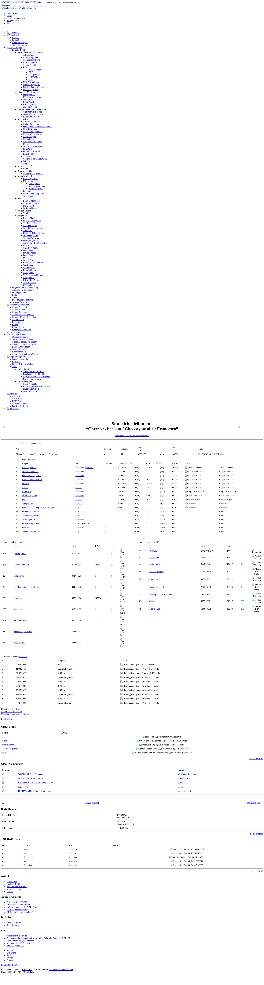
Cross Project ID (30, 384)
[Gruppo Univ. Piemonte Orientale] (3, 791)
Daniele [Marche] (156, 571)
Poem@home (29, 255)
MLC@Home (29, 206)
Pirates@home (29, 253)
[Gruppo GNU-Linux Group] (3, 778)
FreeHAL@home (30, 240)
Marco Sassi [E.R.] (157, 587)
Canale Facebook (19, 307)
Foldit (14, 295)
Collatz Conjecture (31, 124)
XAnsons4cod (29, 282)
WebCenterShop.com (187, 774)
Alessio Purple (155, 609)
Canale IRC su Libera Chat (24, 317)
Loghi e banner (18, 327)
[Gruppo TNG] (3, 787)
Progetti (15, 40)
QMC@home (29, 285)
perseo (180, 787)
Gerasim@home (30, 129)
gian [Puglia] (19, 642)
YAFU (26, 164)
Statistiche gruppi (254, 803)
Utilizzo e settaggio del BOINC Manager (24, 907)
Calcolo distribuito (20, 403)
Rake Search (28, 154)
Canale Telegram (19, 312)
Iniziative (16, 322)
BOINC (15, 37)
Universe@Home (30, 89)
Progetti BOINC (19, 50)
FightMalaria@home (32, 220)
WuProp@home (30, 208)
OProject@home (30, 235)
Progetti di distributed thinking (25, 287)
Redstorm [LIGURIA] (23, 631)
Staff (9, 955)
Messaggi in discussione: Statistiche (16, 714)
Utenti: (9, 13)
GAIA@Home (29, 65)
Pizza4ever (28, 857)
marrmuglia (154, 557)
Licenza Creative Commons (61, 969)
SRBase (26, 156)
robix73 (181, 782)
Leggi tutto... (6, 719)
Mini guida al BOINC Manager (36, 376)
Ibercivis (27, 191)
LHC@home (34, 75)
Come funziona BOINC (33, 371)
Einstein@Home (29, 467)
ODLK (26, 144)
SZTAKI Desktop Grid (33, 263)
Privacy (10, 958)
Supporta (10, 950)
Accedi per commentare (11, 711)
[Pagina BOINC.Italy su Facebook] (7, 8)
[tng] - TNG (22, 787)
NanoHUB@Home (31, 84)
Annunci (16, 396)
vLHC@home (35, 77)
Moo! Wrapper (29, 136)
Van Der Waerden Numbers (35, 159)
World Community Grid (33, 193)
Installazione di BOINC (33, 374)
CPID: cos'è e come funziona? (20, 912)
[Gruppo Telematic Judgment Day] (3, 783)
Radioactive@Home (30, 523)
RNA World (28, 102)
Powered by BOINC (10, 965)
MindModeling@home (33, 173)
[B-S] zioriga (154, 551)
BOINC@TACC (30, 178)
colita (4, 753)
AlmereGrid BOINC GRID (35, 243)
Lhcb (31, 79)
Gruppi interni (18, 319)
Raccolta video (13, 925)
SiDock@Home (30, 107)
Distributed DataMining (33, 233)
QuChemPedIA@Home (33, 87)
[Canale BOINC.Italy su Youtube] (15, 8)
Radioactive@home (31, 117)
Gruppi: (9, 16)
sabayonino (183, 778)
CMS (31, 72)
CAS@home (28, 272)
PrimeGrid (27, 149)
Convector (27, 230)
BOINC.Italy (18, 401)
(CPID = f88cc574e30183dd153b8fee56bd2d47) (132, 436)
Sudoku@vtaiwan (31, 238)
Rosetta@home (29, 104)
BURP (26, 245)
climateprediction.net (31, 531)
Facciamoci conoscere (21, 329)
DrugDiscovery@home (33, 97)
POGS (26, 258)
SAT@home (28, 277)
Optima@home (29, 260)
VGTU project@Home (33, 275)
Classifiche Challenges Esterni (25, 354)
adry (26, 861)
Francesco (79, 475)
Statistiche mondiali (20, 337)
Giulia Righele (155, 564)
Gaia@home (27, 503)
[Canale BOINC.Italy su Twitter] (22, 8)
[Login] (50, 5)
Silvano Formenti (21, 565)
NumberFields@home (32, 141)
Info (4, 803)
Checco (78, 487)
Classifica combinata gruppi (24, 344)
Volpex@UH (29, 267)
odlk (23, 499)
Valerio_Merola (8, 745)
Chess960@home (30, 248)
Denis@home (29, 94)
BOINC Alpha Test (31, 201)
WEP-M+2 (28, 161)
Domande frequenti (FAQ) (23, 364)
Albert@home (29, 55)
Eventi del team (256, 758)
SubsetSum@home (37, 186)
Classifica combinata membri (24, 342)
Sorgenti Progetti (19, 302)
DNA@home (34, 183)
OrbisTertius (19, 576)
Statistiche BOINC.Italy (22, 339)
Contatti (10, 960)
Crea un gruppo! (92, 803)
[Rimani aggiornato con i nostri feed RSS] (31, 8)
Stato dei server (18, 349)
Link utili (16, 361)
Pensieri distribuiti (20, 406)
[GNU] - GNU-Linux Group (30, 778)
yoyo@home (28, 196)
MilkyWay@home (31, 82)
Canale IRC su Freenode (23, 314)
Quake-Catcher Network (34, 114)
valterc (27, 849)
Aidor (4, 741)
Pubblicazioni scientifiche (23, 300)
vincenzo (18, 609)
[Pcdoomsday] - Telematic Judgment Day (35, 782)
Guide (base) (23, 369)
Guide (14, 366)
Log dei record (256, 834)
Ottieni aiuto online (20, 359)
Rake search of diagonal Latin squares (38, 507)
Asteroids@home (30, 57)
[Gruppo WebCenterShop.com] (3, 774)
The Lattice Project (31, 223)
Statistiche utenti (256, 871)
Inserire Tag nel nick (32, 379)
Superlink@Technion (32, 228)
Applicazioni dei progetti (23, 290)
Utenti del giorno (14, 923)
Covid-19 (16, 297)
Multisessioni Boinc (31, 389)
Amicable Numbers (31, 122)
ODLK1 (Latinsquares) (33, 146)
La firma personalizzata (17, 909)
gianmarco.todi (184, 791)
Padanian (28, 865)
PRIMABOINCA (31, 280)
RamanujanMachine (30, 511)
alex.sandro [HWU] (22, 620)
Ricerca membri (19, 352)
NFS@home (28, 139)
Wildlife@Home (36, 188)
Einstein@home (30, 62)
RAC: (9, 21)
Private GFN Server (31, 151)
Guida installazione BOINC (19, 905)
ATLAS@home (35, 70)
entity (26, 853)
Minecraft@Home (31, 203)
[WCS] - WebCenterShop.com (30, 774)
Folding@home (19, 292)
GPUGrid (27, 99)
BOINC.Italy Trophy (21, 347)
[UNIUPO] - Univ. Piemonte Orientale (34, 791)
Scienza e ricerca (19, 45)
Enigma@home (30, 270)
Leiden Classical (30, 218)
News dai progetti (20, 42)
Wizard (152, 601)
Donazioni (11, 953)
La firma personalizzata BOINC (37, 386)
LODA (26, 169)
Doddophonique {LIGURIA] (26, 587)
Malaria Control (30, 225)
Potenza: (10, 18)
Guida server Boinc (31, 391)
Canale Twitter (18, 309)
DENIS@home (28, 519)
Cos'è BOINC (18, 399)
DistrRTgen (28, 250)
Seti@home (28, 265)
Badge (15, 324)
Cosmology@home (31, 60)
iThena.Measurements (32, 134)
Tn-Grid (26, 213)
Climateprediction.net (32, 112)
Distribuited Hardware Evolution (37, 126)
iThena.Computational (32, 131)
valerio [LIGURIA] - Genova (161, 595)
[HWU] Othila (20, 553)
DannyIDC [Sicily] (10, 749)
